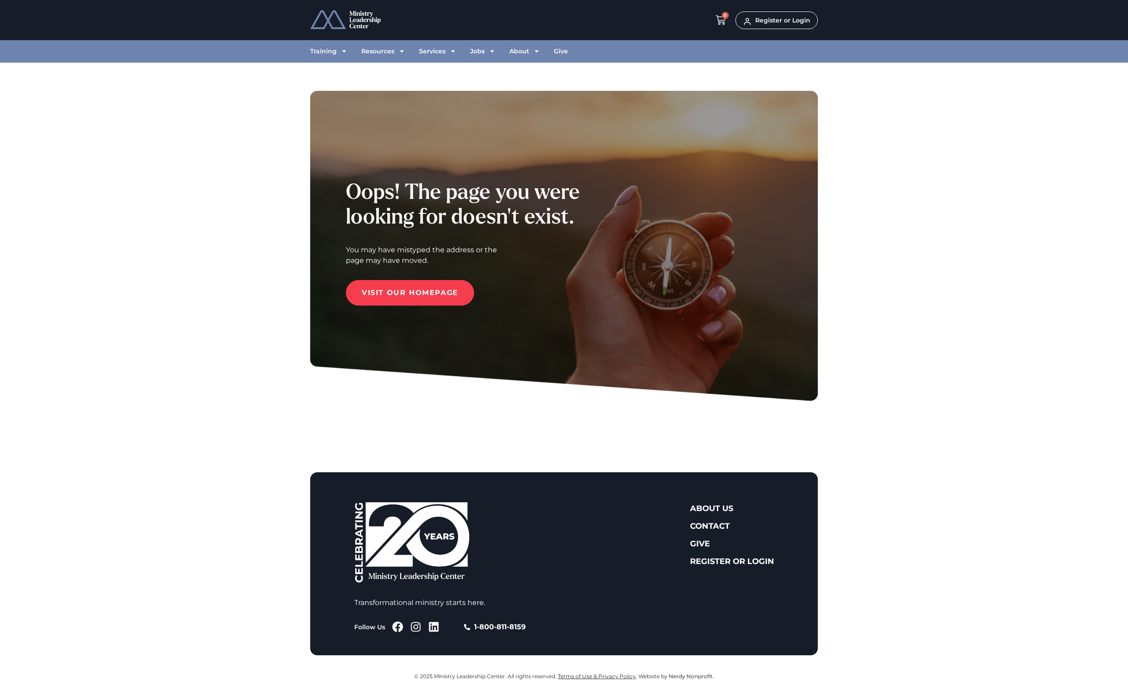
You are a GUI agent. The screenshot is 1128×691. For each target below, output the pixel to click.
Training (323, 51)
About (519, 51)
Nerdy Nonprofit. (691, 676)
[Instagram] (415, 626)
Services (432, 51)
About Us (711, 508)
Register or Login (732, 561)
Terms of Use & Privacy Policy (597, 676)
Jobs (477, 51)
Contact (710, 526)
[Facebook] (397, 626)
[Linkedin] (433, 626)
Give (561, 51)
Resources (377, 51)
